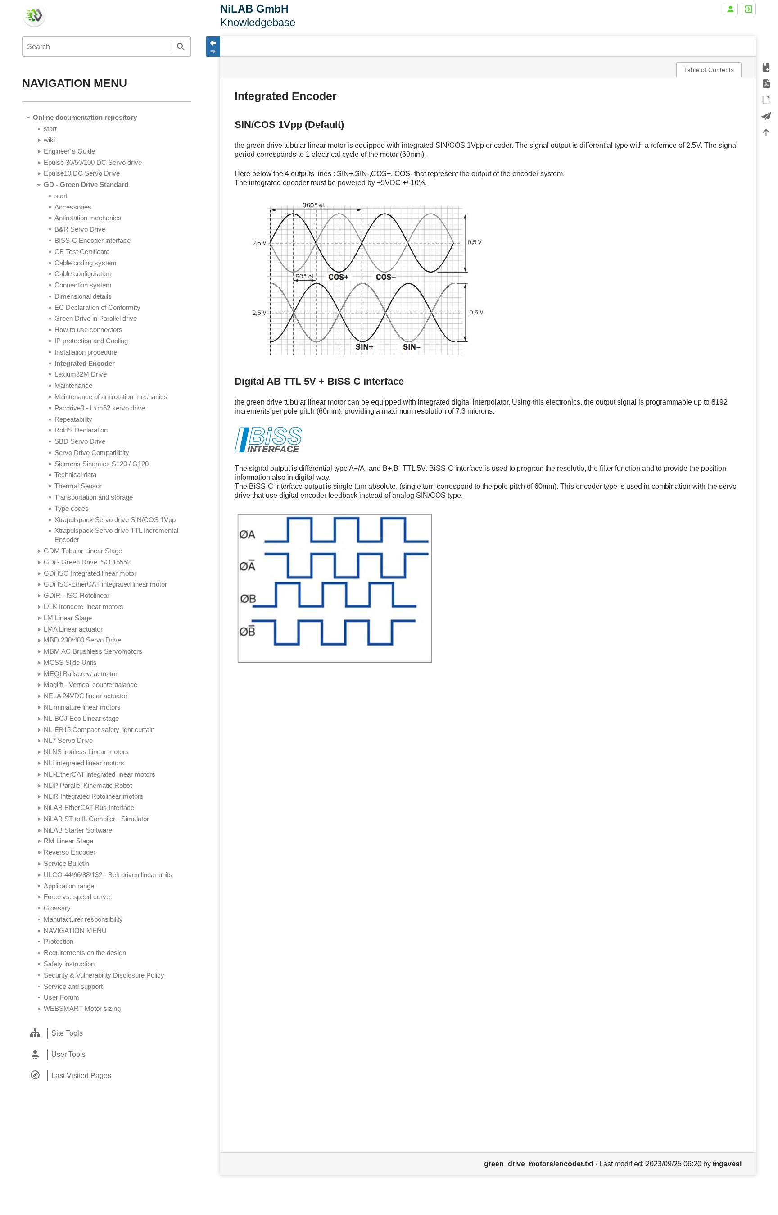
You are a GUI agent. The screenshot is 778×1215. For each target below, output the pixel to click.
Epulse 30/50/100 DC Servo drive (93, 162)
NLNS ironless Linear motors (86, 751)
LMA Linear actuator (73, 629)
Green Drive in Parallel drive (95, 318)
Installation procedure (85, 352)
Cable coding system (85, 263)
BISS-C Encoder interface (92, 240)
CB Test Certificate (81, 251)
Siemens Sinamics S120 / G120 (101, 464)
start (50, 128)
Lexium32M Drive (80, 374)
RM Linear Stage (68, 841)
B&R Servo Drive (79, 229)
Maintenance (73, 385)
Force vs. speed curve (77, 897)
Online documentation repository (85, 117)
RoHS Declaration (81, 430)
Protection (58, 941)
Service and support (73, 986)
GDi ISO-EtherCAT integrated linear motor (105, 584)
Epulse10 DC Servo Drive (82, 173)
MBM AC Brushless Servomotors (93, 651)
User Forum (61, 997)
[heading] (106, 1033)
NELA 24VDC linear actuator (85, 696)
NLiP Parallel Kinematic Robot (88, 785)
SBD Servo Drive (79, 441)
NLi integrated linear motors (84, 763)
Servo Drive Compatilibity (91, 452)
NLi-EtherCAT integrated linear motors (99, 774)
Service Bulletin (66, 863)
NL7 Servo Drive (68, 740)
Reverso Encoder (69, 852)
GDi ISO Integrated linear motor (90, 573)
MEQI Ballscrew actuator (81, 674)
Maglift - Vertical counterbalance (90, 684)
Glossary (57, 908)
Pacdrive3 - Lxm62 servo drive (99, 408)
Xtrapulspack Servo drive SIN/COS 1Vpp (115, 519)
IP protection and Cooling (91, 341)
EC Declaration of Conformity (97, 307)
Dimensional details (83, 296)
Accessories (72, 207)
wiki (49, 140)
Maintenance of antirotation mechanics (110, 396)
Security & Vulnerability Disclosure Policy (104, 975)
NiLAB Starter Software (78, 830)
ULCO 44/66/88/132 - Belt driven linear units (108, 874)
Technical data (75, 474)
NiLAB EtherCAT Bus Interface (89, 807)
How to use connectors (88, 329)
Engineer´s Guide (69, 151)
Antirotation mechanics (88, 218)
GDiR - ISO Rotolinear (76, 595)
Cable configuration (82, 274)
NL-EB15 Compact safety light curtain (99, 729)
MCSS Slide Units (70, 662)
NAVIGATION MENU (75, 930)
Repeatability (73, 419)
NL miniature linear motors (82, 707)
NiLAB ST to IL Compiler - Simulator (96, 819)
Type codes (71, 508)
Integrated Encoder (84, 363)
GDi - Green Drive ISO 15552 (87, 562)
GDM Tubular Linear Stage (83, 551)
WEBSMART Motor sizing (82, 1008)
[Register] (731, 9)
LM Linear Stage (68, 618)
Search (181, 46)
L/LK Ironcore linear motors (83, 606)
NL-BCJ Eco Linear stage (81, 718)
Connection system (83, 285)
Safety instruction (69, 964)
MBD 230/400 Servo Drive (82, 640)
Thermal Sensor (78, 486)
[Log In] (749, 9)
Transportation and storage (93, 497)
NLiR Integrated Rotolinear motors (94, 796)
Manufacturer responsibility (83, 919)
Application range (69, 886)
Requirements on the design (85, 952)
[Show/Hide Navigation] (213, 46)
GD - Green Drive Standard (86, 184)
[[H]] (34, 14)
